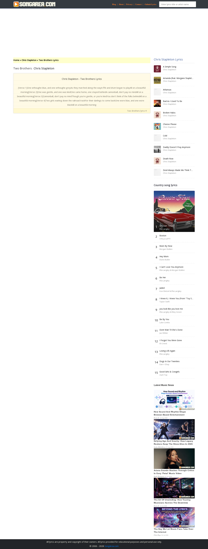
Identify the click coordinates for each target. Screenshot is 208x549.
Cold (165, 135)
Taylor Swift (164, 301)
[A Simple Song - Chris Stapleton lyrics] (157, 68)
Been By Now (165, 246)
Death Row (168, 158)
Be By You (164, 319)
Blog (114, 4)
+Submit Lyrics (150, 4)
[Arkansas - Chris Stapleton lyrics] (157, 91)
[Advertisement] (104, 30)
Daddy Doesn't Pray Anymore (176, 147)
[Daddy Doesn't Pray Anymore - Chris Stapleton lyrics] (157, 149)
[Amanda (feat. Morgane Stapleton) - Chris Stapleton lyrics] (157, 80)
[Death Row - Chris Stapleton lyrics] (157, 160)
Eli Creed (163, 343)
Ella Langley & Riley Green (170, 312)
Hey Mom (164, 256)
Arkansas (167, 89)
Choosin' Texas (166, 225)
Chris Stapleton (29, 60)
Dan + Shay (164, 364)
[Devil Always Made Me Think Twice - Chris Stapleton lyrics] (157, 172)
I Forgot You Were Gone (170, 340)
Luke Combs (164, 322)
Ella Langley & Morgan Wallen (172, 270)
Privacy (129, 4)
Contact (138, 4)
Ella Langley (164, 229)
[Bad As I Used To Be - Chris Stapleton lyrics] (157, 103)
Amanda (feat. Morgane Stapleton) (179, 78)
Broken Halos (169, 112)
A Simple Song (169, 66)
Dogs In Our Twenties (169, 361)
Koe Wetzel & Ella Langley (170, 291)
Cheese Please (169, 124)
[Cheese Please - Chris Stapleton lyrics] (157, 126)
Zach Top (163, 375)
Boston (162, 235)
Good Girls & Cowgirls (169, 371)
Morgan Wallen (165, 249)
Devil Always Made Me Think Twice (179, 170)
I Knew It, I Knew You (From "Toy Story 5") (179, 298)
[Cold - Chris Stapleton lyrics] (157, 137)
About (121, 4)
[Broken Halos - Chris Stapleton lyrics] (157, 114)
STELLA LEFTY (165, 238)
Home (16, 60)
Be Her (162, 277)
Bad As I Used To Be (172, 101)
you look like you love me (171, 308)
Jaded (162, 288)
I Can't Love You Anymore (171, 267)
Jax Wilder (163, 333)
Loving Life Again (167, 350)
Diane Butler (164, 259)
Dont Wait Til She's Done (171, 329)
